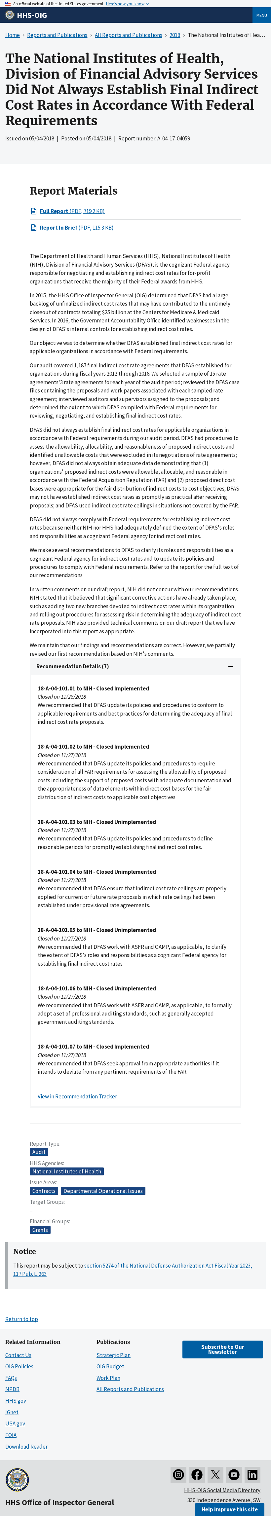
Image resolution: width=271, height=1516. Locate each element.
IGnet (12, 1412)
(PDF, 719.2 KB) (72, 211)
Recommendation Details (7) (72, 666)
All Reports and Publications (130, 1389)
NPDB (12, 1389)
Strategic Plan (114, 1355)
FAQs (11, 1378)
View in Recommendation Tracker (77, 1096)
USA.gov (15, 1423)
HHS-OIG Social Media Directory (222, 1490)
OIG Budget (110, 1366)
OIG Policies (19, 1366)
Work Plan (108, 1378)
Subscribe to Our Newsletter (222, 1349)
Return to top (21, 1319)
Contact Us (18, 1355)
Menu (261, 15)
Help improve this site (230, 1509)
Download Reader (26, 1446)
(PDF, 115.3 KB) (77, 227)
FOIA (11, 1435)
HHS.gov (15, 1400)
